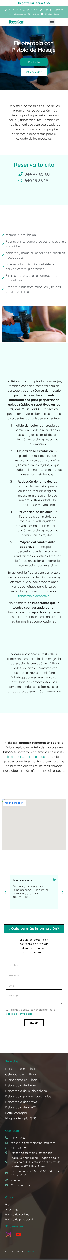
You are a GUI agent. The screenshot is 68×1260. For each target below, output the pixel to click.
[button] (52, 22)
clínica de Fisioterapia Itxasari (27, 757)
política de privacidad (19, 1013)
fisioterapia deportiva (33, 596)
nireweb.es (29, 1251)
